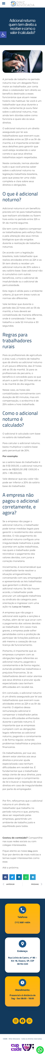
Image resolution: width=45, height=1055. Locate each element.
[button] (3, 34)
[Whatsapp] (29, 1021)
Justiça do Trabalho (21, 607)
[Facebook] (22, 1021)
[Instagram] (15, 1021)
